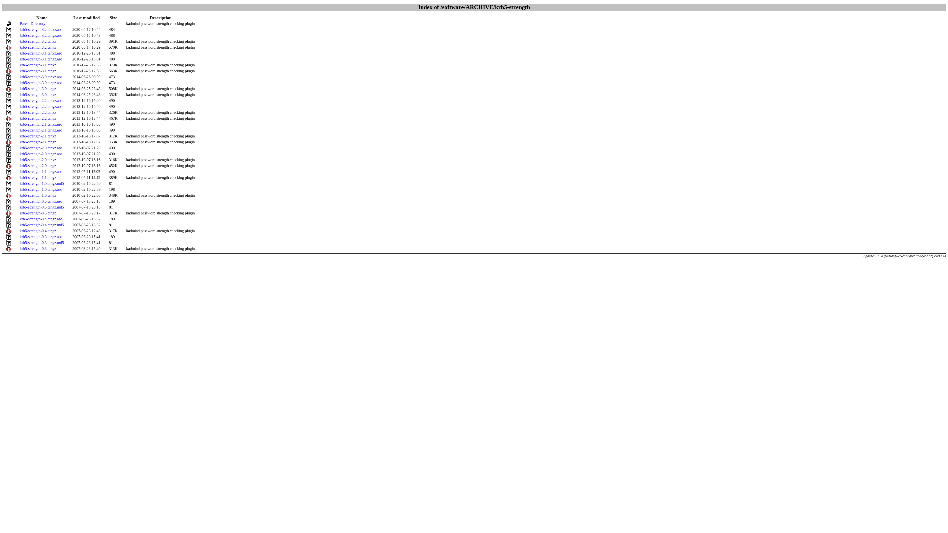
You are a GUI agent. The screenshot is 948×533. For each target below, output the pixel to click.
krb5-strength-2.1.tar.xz (38, 136)
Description (161, 17)
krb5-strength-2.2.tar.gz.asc (41, 106)
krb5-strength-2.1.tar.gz (38, 142)
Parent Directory (32, 23)
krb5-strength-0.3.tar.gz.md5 (42, 243)
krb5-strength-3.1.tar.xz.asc (41, 53)
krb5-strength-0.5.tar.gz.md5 (42, 207)
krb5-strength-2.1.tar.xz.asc (41, 124)
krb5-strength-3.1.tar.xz (38, 65)
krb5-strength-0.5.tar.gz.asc (41, 201)
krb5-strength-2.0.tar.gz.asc (41, 154)
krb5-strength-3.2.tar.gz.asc (41, 35)
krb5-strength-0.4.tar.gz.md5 (42, 225)
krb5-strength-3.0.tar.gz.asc (41, 83)
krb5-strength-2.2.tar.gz (38, 118)
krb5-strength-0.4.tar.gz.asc (41, 219)
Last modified (86, 17)
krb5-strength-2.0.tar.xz (38, 160)
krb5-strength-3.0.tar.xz (38, 95)
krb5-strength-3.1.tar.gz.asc (41, 59)
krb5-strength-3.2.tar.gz (38, 47)
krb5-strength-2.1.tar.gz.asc (41, 130)
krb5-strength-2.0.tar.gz (38, 166)
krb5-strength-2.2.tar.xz (38, 112)
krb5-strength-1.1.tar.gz (38, 177)
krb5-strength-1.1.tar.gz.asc (41, 172)
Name (41, 17)
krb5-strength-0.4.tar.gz (38, 231)
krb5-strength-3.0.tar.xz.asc (41, 77)
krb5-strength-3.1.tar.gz (38, 71)
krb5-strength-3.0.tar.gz (38, 89)
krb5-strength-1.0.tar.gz (38, 195)
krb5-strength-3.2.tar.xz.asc (41, 29)
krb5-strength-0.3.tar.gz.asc (41, 237)
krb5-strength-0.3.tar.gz (38, 249)
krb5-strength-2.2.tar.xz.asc (41, 100)
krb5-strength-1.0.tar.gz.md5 (42, 183)
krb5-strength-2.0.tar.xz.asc (41, 148)
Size (113, 17)
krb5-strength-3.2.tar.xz (38, 41)
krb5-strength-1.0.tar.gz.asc (41, 189)
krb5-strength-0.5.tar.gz (38, 213)
